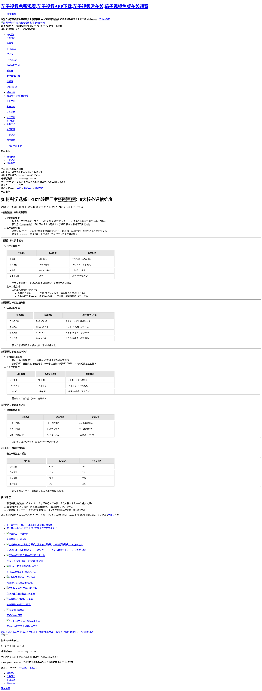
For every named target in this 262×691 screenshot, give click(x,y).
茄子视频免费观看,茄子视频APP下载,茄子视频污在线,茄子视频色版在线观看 (74, 6)
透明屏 (10, 70)
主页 (19, 188)
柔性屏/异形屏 (13, 76)
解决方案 (11, 92)
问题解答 (11, 140)
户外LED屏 (12, 60)
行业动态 (11, 135)
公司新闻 (11, 129)
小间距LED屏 (13, 65)
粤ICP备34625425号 (28, 668)
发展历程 (11, 106)
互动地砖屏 (104, 19)
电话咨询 (11, 683)
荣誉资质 (11, 112)
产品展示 (11, 38)
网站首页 (11, 35)
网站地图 (5, 688)
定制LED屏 (12, 87)
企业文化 (11, 101)
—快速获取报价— (15, 146)
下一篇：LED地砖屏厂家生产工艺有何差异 (32, 528)
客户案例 (11, 121)
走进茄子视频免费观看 (17, 96)
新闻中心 (11, 124)
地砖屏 (10, 43)
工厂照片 (11, 117)
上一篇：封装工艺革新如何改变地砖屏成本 (29, 525)
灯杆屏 (10, 54)
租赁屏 (10, 81)
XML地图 (11, 14)
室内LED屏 (12, 49)
